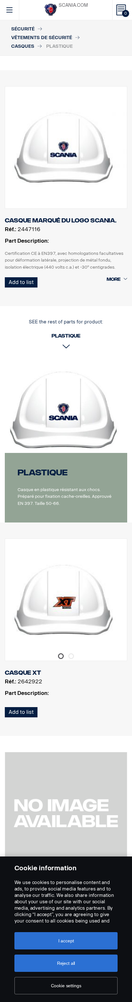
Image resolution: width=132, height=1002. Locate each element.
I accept (66, 940)
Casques (22, 46)
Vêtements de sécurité (41, 37)
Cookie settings (66, 985)
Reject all (66, 963)
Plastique (43, 472)
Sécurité (23, 29)
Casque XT (23, 673)
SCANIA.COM (73, 5)
